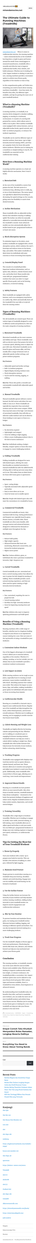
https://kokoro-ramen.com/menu (14, 1165)
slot (4, 1129)
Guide (4, 1015)
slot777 (5, 1175)
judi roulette (7, 1218)
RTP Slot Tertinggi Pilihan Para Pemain (17, 1094)
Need (17, 1015)
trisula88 (6, 1199)
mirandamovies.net (12, 10)
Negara (5, 1226)
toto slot (5, 1125)
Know (8, 1015)
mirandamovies (9, 1013)
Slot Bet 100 (7, 1115)
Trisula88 (6, 1170)
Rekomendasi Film (9, 1230)
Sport (23, 1013)
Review (5, 1234)
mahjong (6, 1139)
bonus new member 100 (11, 1151)
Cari (4, 1060)
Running (21, 1015)
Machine (12, 1015)
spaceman (6, 1160)
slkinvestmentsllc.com (10, 1203)
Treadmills (27, 1015)
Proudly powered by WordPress (23, 1239)
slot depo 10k (7, 1134)
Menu (30, 8)
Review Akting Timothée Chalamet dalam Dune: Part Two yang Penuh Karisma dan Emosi (18, 1089)
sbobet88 (6, 1179)
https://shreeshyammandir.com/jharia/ (16, 1208)
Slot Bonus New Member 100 (12, 1120)
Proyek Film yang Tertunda (13, 1097)
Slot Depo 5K (7, 1156)
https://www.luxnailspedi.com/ (13, 1213)
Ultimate (5, 1016)
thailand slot (7, 1189)
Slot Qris (5, 1110)
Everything (30, 1013)
